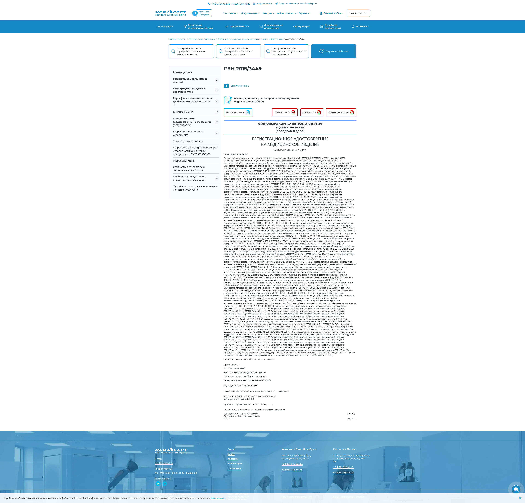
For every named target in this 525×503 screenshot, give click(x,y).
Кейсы (231, 453)
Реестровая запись (235, 112)
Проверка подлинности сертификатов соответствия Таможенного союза (191, 51)
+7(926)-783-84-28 (241, 3)
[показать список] (217, 80)
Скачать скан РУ (282, 112)
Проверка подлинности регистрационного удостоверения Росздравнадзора (289, 51)
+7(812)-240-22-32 (221, 3)
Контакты (233, 458)
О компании (234, 468)
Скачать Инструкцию (338, 112)
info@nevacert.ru (264, 3)
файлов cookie (218, 498)
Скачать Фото (309, 112)
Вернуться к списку (240, 86)
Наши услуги (235, 463)
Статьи (231, 449)
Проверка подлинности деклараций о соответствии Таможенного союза (238, 51)
